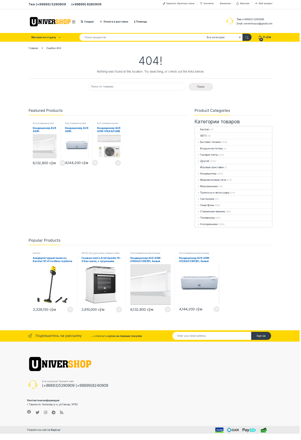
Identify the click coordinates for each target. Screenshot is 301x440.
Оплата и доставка (115, 21)
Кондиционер (208, 173)
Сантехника (207, 198)
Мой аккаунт (265, 3)
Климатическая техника (148, 253)
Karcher (204, 129)
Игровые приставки (212, 167)
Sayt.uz (55, 429)
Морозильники (208, 186)
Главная (33, 48)
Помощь (141, 21)
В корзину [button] (68, 309)
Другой (204, 160)
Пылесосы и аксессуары (214, 192)
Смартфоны (207, 205)
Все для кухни (96, 253)
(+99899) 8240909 (86, 4)
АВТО (203, 135)
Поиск (200, 86)
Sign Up (261, 335)
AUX (35, 123)
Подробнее (114, 163)
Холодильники (208, 224)
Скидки (89, 21)
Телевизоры (207, 217)
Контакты (209, 3)
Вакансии (225, 3)
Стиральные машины (212, 211)
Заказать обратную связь (180, 3)
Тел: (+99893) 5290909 (47, 4)
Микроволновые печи (213, 179)
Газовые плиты (209, 154)
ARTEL (85, 253)
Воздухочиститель (211, 148)
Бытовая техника (210, 141)
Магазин (244, 3)
